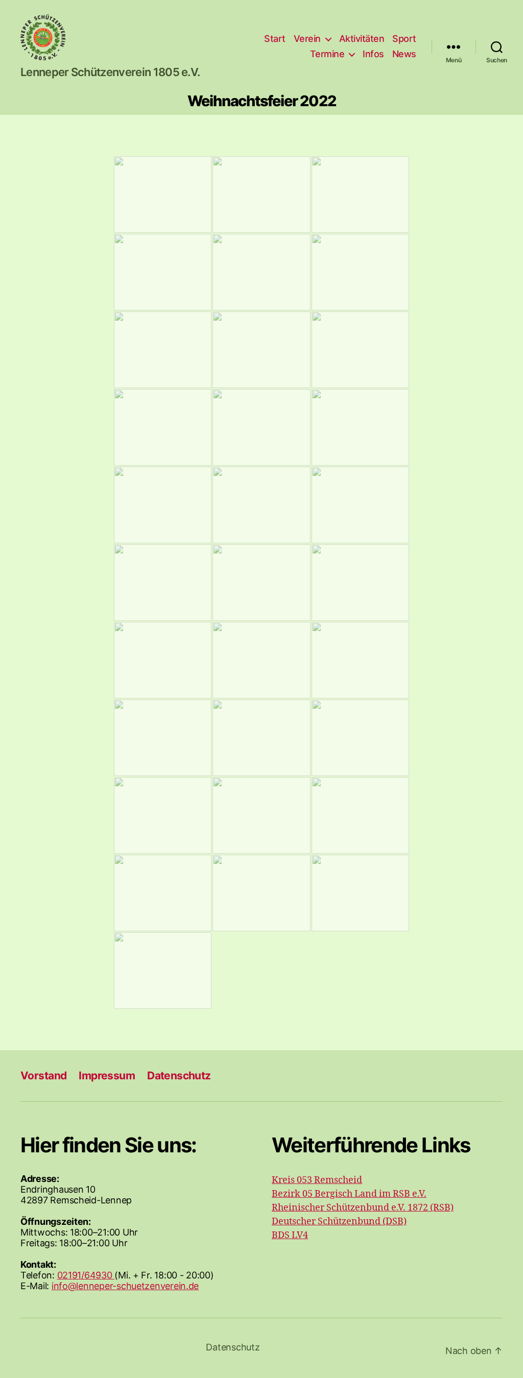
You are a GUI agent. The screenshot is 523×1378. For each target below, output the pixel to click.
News (404, 54)
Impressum (107, 1075)
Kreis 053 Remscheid (317, 1180)
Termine (327, 54)
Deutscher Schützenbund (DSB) (339, 1221)
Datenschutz (179, 1075)
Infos (373, 54)
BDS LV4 (290, 1235)
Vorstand (43, 1075)
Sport (404, 38)
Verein (307, 38)
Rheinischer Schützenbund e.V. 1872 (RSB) (363, 1208)
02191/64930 (86, 1275)
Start (275, 38)
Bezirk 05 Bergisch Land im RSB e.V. (349, 1194)
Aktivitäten (362, 38)
